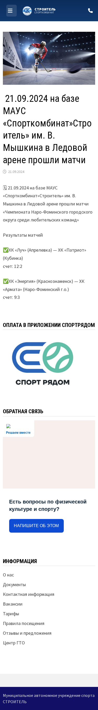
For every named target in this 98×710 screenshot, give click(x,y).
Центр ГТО (14, 643)
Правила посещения (23, 623)
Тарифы (11, 614)
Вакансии (12, 604)
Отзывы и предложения (27, 633)
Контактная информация (28, 594)
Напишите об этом (36, 525)
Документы (14, 584)
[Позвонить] (90, 10)
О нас (8, 575)
